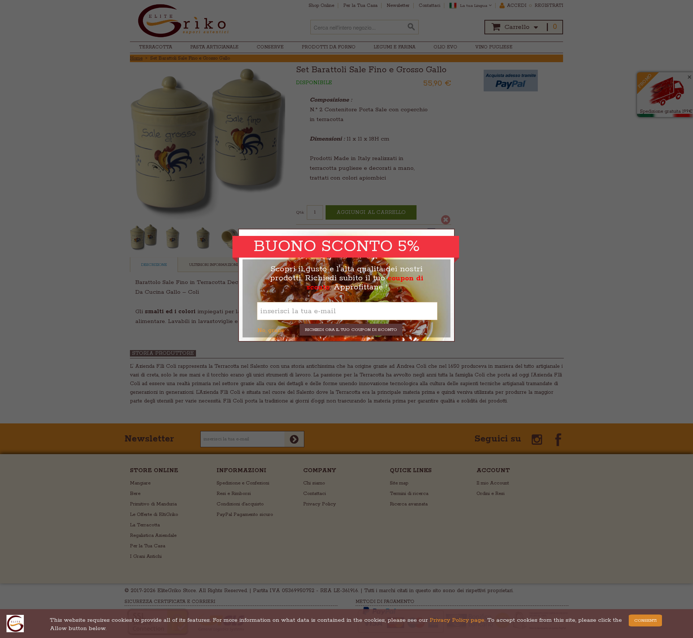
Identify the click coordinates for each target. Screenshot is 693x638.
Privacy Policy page (457, 620)
